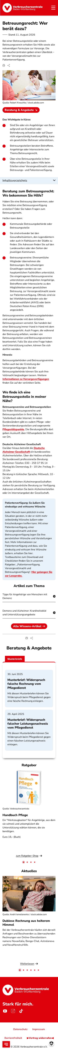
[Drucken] (3, 65)
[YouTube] (5, 1011)
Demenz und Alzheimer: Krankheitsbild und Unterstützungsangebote (24, 612)
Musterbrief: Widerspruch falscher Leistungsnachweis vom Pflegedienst (27, 724)
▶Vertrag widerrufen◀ (40, 1038)
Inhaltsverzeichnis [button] (14, 180)
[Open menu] (6, 1044)
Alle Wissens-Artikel (27, 626)
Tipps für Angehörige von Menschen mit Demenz (24, 596)
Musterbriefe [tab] (14, 659)
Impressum (38, 1029)
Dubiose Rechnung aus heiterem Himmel (26, 923)
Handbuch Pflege (15, 815)
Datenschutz (20, 1029)
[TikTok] (21, 1011)
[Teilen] (8, 65)
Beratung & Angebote (19, 110)
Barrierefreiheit (13, 1038)
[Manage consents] (51, 1043)
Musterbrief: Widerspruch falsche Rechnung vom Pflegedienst (26, 684)
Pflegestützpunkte (13, 429)
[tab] (23, 862)
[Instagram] (13, 1011)
